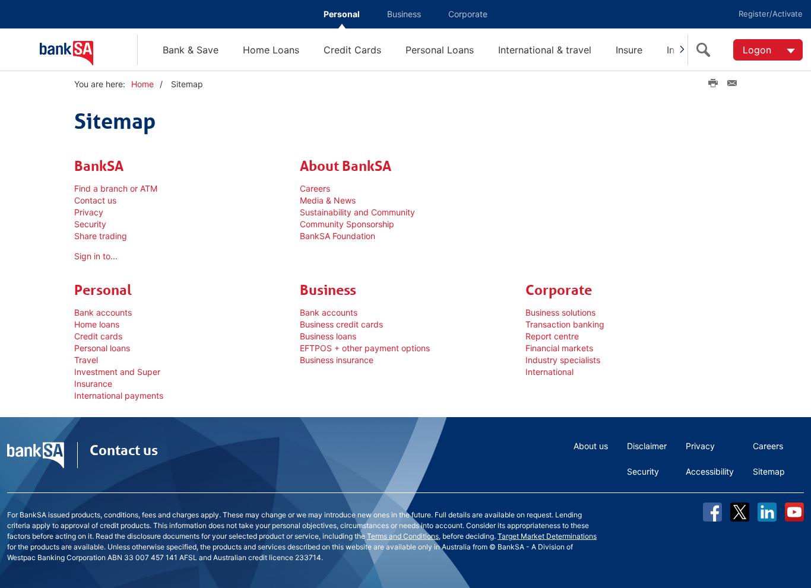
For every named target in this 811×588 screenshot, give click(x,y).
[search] (706, 49)
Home (142, 84)
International (549, 372)
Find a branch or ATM (115, 188)
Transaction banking (564, 324)
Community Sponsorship (347, 224)
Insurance (93, 384)
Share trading (100, 236)
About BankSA (345, 166)
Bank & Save (190, 50)
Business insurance (336, 360)
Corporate (467, 14)
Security (90, 224)
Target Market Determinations (547, 536)
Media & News (329, 200)
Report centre (552, 336)
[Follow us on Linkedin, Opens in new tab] (767, 512)
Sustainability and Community (357, 212)
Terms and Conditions (403, 536)
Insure (629, 50)
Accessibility (710, 471)
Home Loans (271, 50)
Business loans (328, 336)
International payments (118, 395)
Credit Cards (352, 50)
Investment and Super (117, 372)
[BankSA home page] (88, 49)
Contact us (95, 200)
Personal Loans (440, 50)
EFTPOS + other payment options (365, 348)
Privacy (88, 212)
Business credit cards (341, 324)
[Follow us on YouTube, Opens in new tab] (794, 512)
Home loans (96, 324)
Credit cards (98, 336)
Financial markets (559, 348)
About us (591, 446)
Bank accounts (103, 312)
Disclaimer (647, 446)
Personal (342, 14)
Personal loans (102, 348)
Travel (86, 360)
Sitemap (769, 471)
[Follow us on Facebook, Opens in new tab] (712, 512)
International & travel (544, 50)
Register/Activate (771, 13)
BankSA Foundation (337, 236)
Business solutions (560, 312)
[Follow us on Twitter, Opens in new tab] (739, 512)
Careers (315, 188)
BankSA (98, 166)
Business (404, 14)
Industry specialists (562, 360)
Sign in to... (96, 256)
